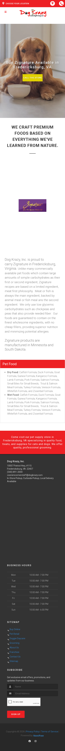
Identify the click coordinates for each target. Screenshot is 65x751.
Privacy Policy (33, 731)
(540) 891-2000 (15, 472)
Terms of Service (49, 731)
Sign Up (16, 714)
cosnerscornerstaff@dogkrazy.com (25, 475)
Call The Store (32, 78)
